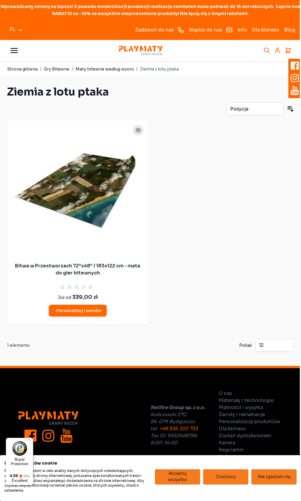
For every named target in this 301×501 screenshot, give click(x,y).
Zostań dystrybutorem (245, 436)
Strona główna (22, 69)
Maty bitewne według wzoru (105, 69)
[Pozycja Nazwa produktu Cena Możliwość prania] (254, 109)
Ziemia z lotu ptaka (159, 69)
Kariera (227, 443)
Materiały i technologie (246, 400)
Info (242, 30)
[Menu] (29, 441)
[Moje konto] (277, 50)
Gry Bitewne (56, 69)
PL (12, 29)
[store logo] (140, 51)
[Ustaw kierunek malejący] (290, 109)
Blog (289, 30)
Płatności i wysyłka (241, 407)
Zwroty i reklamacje (242, 414)
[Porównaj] (138, 130)
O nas (225, 393)
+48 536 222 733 (178, 428)
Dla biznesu (265, 30)
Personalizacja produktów (249, 421)
